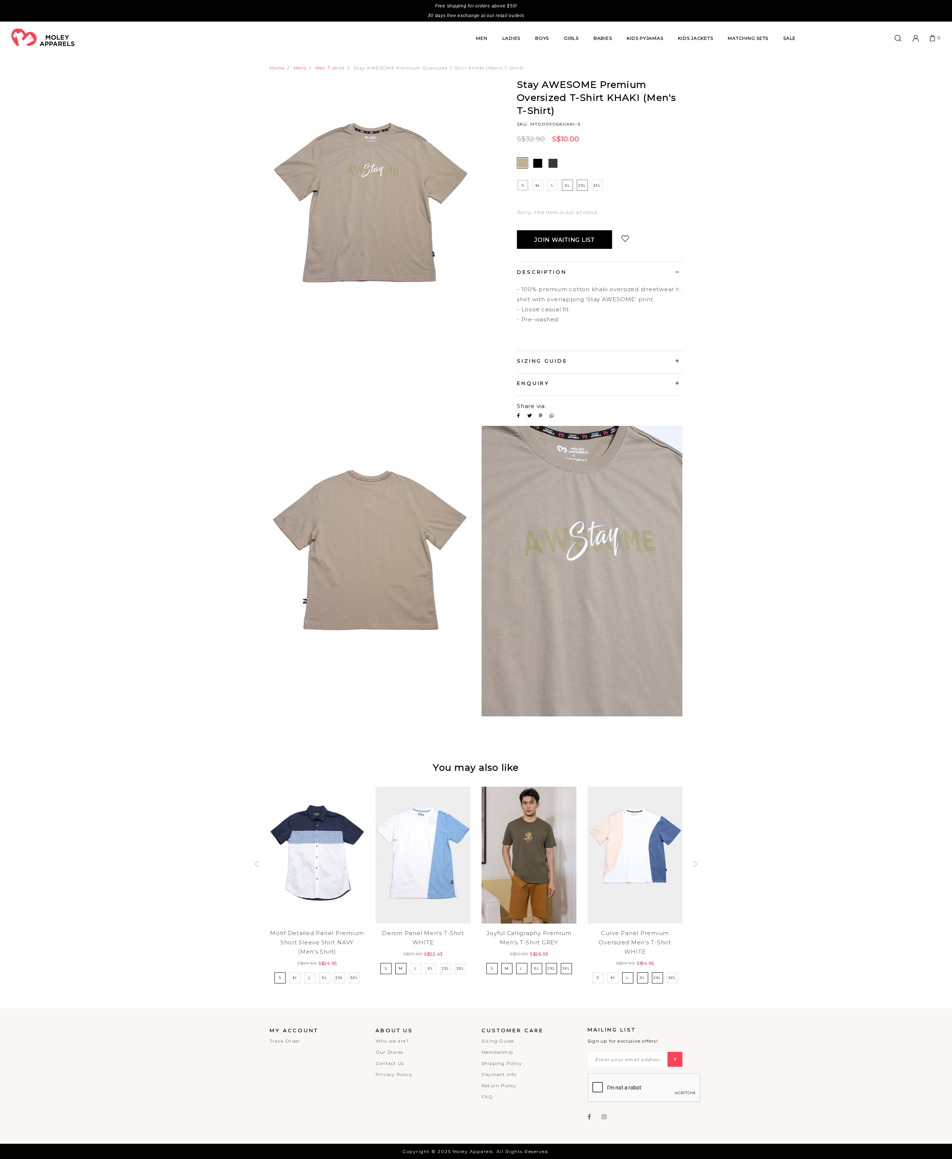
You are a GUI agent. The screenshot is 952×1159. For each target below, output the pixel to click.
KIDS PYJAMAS (645, 38)
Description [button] (542, 272)
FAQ (487, 1096)
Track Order (285, 1041)
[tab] (599, 273)
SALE (789, 38)
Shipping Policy (502, 1063)
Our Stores (389, 1052)
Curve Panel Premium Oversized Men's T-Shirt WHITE (635, 942)
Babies (603, 38)
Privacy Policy (394, 1074)
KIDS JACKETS (695, 38)
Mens (299, 68)
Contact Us (390, 1063)
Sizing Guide (498, 1041)
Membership (497, 1052)
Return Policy (499, 1085)
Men (481, 38)
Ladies (511, 38)
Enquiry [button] (533, 383)
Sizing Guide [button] (542, 361)
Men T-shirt (330, 68)
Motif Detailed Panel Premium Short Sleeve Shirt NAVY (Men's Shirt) (317, 942)
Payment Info (499, 1074)
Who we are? (392, 1041)
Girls (571, 38)
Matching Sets (748, 38)
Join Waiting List (564, 239)
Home (277, 68)
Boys (542, 38)
